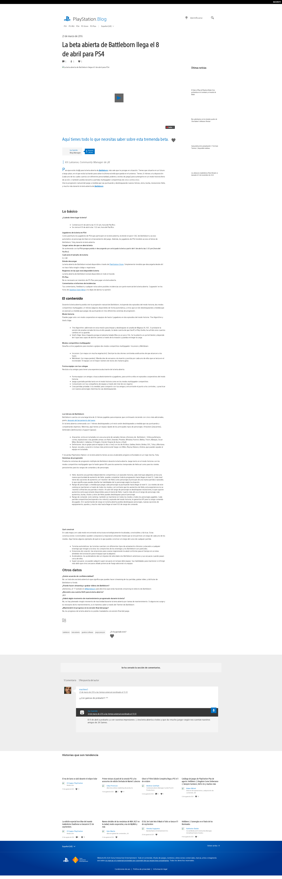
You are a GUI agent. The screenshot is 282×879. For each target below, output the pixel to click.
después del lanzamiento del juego (81, 420)
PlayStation (90, 19)
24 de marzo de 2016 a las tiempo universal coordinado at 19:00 (112, 714)
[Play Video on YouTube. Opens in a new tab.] (170, 127)
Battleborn (103, 170)
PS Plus (93, 26)
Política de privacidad (141, 869)
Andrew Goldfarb (152, 786)
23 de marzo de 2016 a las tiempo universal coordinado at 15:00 (103, 692)
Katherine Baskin (192, 828)
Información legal (160, 869)
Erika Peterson (112, 786)
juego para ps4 (100, 632)
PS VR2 (71, 26)
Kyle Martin (111, 831)
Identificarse (196, 17)
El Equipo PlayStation (75, 783)
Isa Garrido (74, 150)
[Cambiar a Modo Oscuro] (186, 17)
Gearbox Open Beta (77, 290)
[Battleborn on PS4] (113, 196)
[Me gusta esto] (77, 789)
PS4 (77, 26)
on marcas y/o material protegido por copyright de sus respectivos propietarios (137, 860)
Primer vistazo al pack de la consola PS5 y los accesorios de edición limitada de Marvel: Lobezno (121, 779)
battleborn (66, 632)
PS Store (84, 26)
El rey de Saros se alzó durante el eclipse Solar (79, 778)
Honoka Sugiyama (153, 828)
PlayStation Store (116, 264)
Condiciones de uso (122, 869)
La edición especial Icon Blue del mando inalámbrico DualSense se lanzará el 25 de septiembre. (78, 824)
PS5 (65, 26)
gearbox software (87, 632)
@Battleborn (90, 589)
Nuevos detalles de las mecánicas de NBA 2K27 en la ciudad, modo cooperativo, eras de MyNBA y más (121, 824)
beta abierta (76, 632)
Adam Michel (191, 788)
